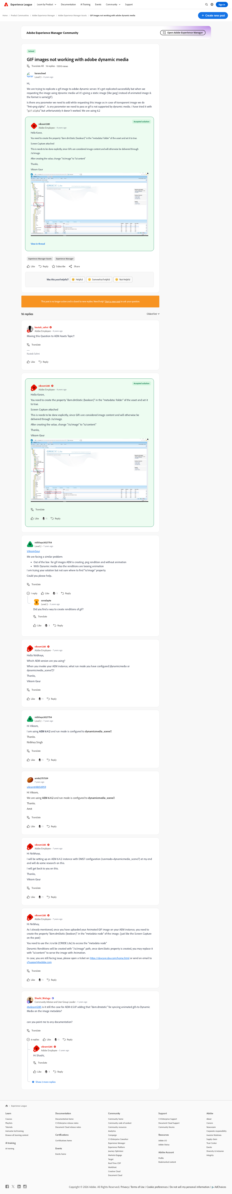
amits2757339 (41, 778)
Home (5, 15)
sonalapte (46, 600)
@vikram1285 (34, 1007)
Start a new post (112, 301)
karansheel (40, 73)
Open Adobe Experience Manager (185, 32)
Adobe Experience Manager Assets (72, 15)
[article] (89, 345)
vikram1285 (44, 123)
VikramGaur (33, 551)
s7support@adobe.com (39, 962)
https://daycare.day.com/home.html (109, 958)
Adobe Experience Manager (43, 15)
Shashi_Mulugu (42, 998)
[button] (213, 15)
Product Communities (20, 15)
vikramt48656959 (36, 787)
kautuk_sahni (41, 327)
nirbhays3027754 (43, 542)
